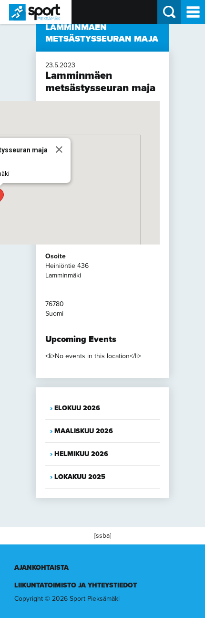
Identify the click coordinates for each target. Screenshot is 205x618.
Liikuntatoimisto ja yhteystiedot (75, 585)
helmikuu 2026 (81, 454)
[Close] (59, 149)
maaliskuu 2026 (83, 431)
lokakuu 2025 (79, 477)
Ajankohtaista (41, 568)
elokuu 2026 (77, 408)
